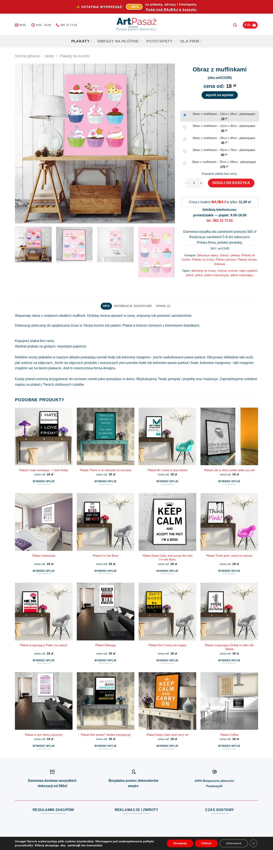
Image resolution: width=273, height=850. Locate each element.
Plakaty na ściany (203, 259)
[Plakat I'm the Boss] (105, 522)
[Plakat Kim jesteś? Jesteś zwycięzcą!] (105, 701)
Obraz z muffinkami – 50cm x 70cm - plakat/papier (224, 150)
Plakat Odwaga (105, 645)
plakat (199, 275)
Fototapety (159, 41)
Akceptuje (180, 843)
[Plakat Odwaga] (105, 611)
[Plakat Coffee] (229, 701)
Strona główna (27, 56)
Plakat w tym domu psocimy (43, 734)
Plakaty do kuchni (75, 56)
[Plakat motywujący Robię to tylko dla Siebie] (229, 611)
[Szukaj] (235, 25)
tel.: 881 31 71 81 (219, 220)
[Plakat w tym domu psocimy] (44, 701)
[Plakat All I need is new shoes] (167, 436)
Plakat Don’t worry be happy (167, 645)
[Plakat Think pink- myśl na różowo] (229, 522)
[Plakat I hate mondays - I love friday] (44, 436)
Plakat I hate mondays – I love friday (43, 470)
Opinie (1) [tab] (163, 306)
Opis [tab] (106, 306)
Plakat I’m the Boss (106, 555)
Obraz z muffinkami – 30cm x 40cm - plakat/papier (224, 138)
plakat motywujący (241, 275)
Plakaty (80, 41)
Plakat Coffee (229, 734)
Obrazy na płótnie (118, 41)
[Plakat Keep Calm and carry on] (167, 701)
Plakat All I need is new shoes (167, 470)
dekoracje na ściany (203, 270)
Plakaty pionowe (226, 259)
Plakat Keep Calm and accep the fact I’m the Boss (167, 557)
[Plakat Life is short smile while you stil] (229, 436)
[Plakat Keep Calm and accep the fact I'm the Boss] (167, 522)
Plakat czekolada (43, 555)
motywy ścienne (228, 270)
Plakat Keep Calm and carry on (168, 734)
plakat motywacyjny (216, 275)
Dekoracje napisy (207, 255)
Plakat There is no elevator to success (105, 470)
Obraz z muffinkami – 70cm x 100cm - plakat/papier (224, 162)
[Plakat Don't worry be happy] (167, 611)
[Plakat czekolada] (44, 522)
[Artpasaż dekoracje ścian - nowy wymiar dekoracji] (136, 24)
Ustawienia (233, 843)
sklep (49, 56)
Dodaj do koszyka (231, 183)
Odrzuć (206, 843)
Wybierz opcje (44, 481)
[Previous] (23, 143)
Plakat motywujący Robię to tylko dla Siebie (229, 647)
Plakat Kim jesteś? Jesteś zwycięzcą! (106, 734)
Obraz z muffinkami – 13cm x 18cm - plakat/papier (224, 114)
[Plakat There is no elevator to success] (105, 436)
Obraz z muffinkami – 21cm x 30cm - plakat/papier (224, 125)
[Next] (166, 143)
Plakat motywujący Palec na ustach (43, 645)
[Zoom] (20, 218)
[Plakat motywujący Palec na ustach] (44, 611)
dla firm (189, 41)
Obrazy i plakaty (230, 255)
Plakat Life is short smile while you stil (229, 470)
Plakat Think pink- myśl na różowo (229, 555)
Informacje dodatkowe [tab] (133, 306)
